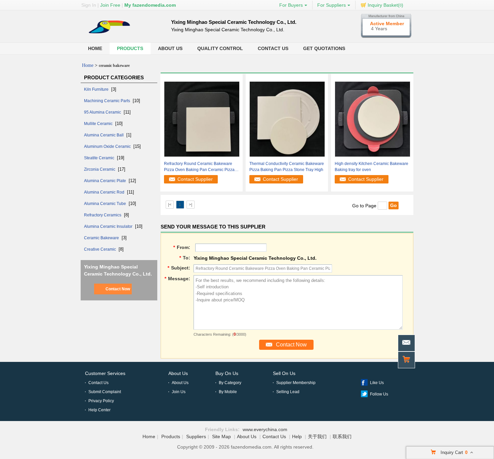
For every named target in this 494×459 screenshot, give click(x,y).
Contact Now (118, 289)
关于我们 (317, 436)
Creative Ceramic (100, 249)
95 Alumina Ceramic (103, 112)
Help (297, 436)
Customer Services (105, 373)
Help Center (99, 410)
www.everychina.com (265, 429)
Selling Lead (287, 391)
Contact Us (273, 48)
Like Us (377, 382)
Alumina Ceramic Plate (105, 180)
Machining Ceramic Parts (107, 100)
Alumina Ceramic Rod (104, 192)
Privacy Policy (101, 401)
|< (169, 204)
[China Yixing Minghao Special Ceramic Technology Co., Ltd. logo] (115, 35)
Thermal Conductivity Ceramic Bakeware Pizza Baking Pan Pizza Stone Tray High (286, 166)
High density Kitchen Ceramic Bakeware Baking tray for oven (371, 166)
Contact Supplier (195, 179)
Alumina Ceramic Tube (105, 203)
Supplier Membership (296, 382)
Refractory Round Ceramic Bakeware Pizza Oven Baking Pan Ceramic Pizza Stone (199, 167)
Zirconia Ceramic (100, 169)
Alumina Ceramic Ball (104, 135)
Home (95, 48)
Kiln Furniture (97, 89)
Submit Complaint (104, 391)
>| (190, 204)
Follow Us (379, 394)
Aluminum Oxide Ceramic (108, 146)
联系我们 (342, 436)
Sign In (88, 5)
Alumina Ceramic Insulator (108, 226)
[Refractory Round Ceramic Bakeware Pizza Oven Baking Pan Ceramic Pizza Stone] (201, 118)
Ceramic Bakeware (102, 238)
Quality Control (220, 48)
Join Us (179, 391)
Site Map (221, 436)
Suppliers (196, 436)
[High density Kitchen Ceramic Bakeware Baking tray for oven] (372, 118)
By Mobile (228, 391)
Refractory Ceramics (103, 215)
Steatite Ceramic (99, 158)
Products (130, 48)
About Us (170, 48)
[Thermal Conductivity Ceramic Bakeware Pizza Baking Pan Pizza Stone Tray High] (287, 118)
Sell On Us (284, 373)
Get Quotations (324, 48)
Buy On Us (226, 373)
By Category (230, 382)
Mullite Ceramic (99, 123)
